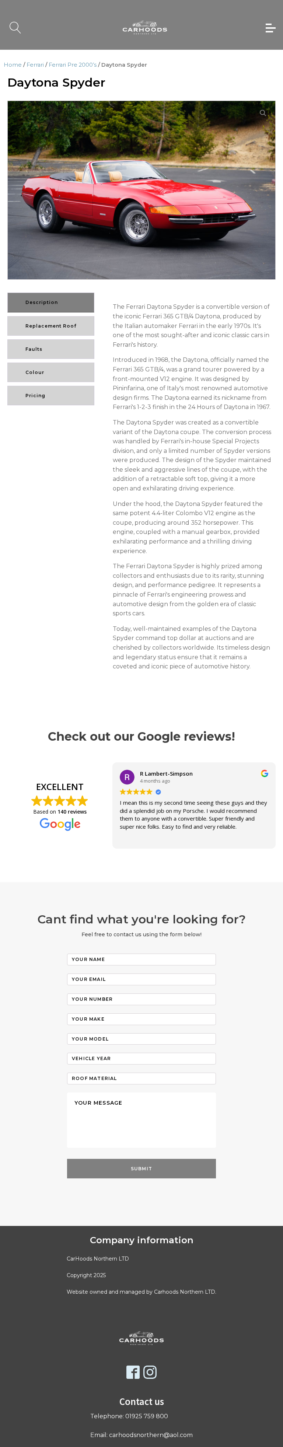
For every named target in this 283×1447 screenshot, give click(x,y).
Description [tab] (41, 302)
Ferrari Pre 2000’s (73, 65)
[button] (263, 113)
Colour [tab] (34, 372)
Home (13, 65)
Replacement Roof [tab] (50, 326)
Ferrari (35, 65)
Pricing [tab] (35, 395)
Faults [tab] (33, 349)
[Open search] (15, 27)
